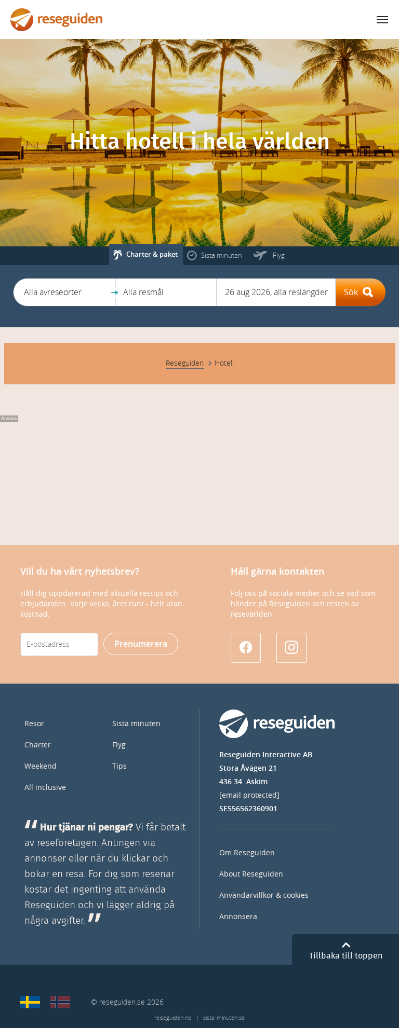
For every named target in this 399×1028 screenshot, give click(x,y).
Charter (37, 745)
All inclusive (45, 787)
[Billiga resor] (30, 1002)
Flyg (119, 745)
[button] (64, 292)
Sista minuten (136, 723)
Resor (34, 723)
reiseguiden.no (172, 1018)
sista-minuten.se (224, 1018)
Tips (119, 766)
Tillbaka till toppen (345, 956)
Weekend (40, 766)
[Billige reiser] (60, 1002)
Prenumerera (140, 644)
